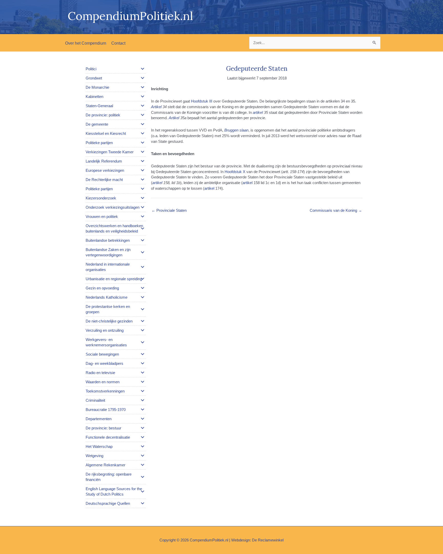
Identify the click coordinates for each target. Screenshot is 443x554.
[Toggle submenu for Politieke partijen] (142, 142)
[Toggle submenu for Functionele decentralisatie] (142, 437)
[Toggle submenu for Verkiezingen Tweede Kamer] (142, 151)
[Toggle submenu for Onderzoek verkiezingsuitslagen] (142, 207)
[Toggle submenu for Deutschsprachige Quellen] (142, 503)
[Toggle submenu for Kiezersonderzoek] (142, 198)
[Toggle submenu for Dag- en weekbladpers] (142, 363)
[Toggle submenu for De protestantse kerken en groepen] (142, 309)
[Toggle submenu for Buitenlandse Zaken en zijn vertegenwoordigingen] (142, 252)
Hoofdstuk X (235, 171)
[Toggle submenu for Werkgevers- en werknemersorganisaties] (142, 342)
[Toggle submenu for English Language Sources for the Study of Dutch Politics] (142, 491)
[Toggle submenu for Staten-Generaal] (142, 105)
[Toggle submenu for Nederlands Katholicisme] (142, 297)
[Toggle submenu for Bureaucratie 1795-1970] (142, 409)
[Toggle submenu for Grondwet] (142, 78)
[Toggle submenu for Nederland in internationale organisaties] (142, 267)
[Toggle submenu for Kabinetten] (142, 96)
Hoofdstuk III (201, 101)
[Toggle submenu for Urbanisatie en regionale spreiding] (142, 278)
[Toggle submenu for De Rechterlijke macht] (142, 179)
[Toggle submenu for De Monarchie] (142, 87)
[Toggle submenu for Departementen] (142, 418)
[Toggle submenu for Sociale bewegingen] (142, 354)
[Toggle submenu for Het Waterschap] (142, 446)
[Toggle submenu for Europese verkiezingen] (142, 170)
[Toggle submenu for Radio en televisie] (142, 372)
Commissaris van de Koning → (336, 210)
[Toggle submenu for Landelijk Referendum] (142, 161)
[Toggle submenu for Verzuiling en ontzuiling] (142, 330)
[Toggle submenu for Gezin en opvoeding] (142, 288)
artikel (248, 182)
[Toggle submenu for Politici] (142, 68)
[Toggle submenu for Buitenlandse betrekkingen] (142, 240)
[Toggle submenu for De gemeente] (142, 124)
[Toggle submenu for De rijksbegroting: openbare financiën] (142, 477)
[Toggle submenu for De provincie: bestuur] (142, 428)
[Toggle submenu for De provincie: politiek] (142, 115)
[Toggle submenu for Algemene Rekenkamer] (142, 465)
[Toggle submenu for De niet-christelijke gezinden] (142, 321)
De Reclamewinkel (268, 540)
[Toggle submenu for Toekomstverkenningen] (142, 391)
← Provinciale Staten (169, 210)
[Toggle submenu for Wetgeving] (142, 455)
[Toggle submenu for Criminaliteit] (142, 400)
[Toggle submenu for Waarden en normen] (142, 381)
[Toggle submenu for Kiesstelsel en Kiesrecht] (142, 133)
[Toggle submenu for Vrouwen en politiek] (142, 216)
